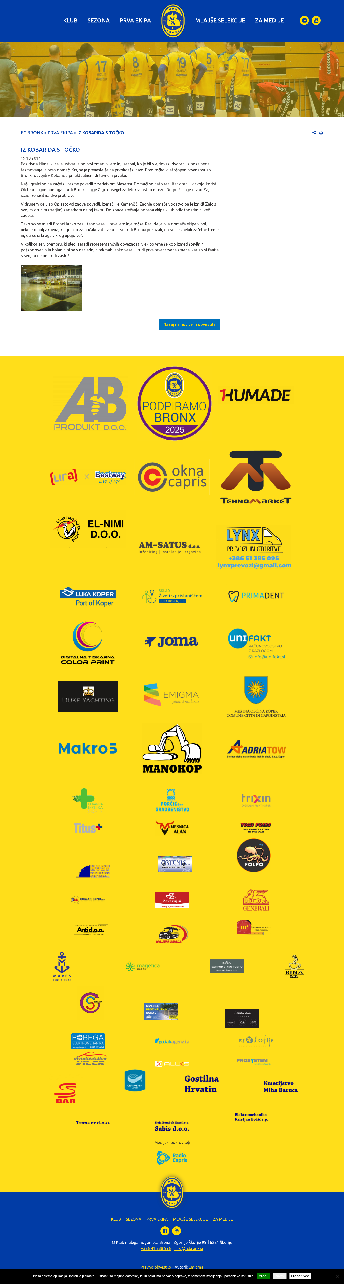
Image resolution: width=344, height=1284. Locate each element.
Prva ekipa (135, 20)
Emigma (196, 1267)
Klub (70, 20)
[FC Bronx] (173, 21)
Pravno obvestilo (156, 1267)
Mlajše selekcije (220, 20)
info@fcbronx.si (188, 1248)
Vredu (263, 1276)
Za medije (269, 20)
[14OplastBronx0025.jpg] (51, 288)
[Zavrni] (337, 1276)
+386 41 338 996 (156, 1248)
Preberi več (300, 1276)
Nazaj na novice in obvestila (189, 324)
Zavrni (280, 1276)
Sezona (99, 20)
